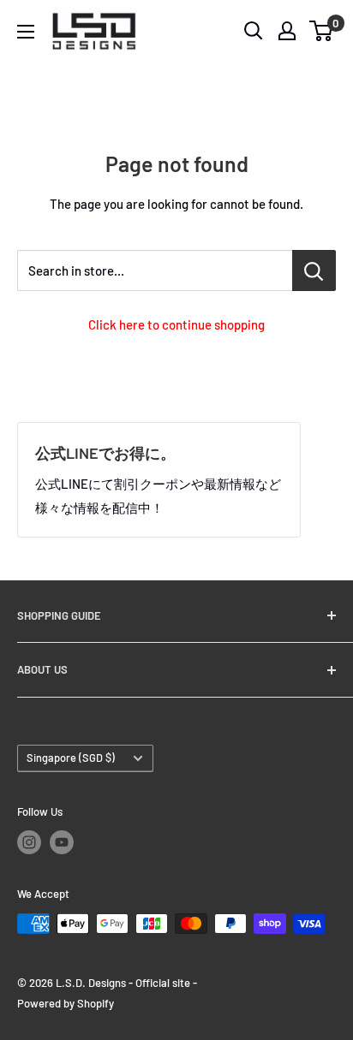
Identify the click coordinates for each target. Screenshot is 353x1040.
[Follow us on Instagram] (29, 842)
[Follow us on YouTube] (62, 842)
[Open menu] (25, 32)
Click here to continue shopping (176, 324)
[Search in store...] (314, 270)
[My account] (287, 30)
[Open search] (253, 30)
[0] (321, 31)
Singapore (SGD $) (71, 757)
